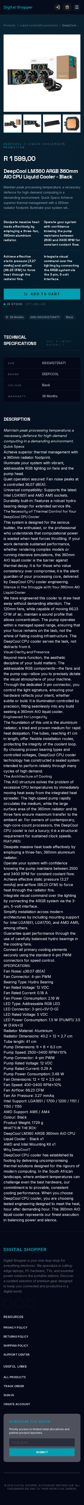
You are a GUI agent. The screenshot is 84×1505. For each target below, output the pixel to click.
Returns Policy (16, 1336)
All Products (15, 1377)
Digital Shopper (18, 7)
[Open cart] (67, 7)
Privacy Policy (16, 1327)
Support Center (17, 1354)
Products (9, 25)
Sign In (9, 1395)
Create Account (17, 1404)
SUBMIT (42, 1452)
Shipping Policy (16, 1345)
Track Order (14, 1386)
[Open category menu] (76, 7)
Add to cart (45, 294)
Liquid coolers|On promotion (39, 25)
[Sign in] (57, 7)
